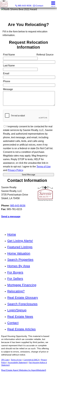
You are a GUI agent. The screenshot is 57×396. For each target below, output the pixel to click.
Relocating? (16, 291)
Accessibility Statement (17, 362)
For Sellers (15, 278)
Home (11, 234)
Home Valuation (18, 253)
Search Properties (20, 259)
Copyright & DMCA (31, 360)
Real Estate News (20, 316)
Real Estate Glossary (22, 297)
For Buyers (15, 272)
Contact (13, 322)
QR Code (5, 360)
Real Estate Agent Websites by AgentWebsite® (23, 370)
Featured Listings (20, 247)
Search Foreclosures (22, 304)
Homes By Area (18, 266)
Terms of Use (16, 360)
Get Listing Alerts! (20, 240)
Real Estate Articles (21, 329)
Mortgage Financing (21, 285)
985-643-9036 (17, 205)
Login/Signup (16, 310)
